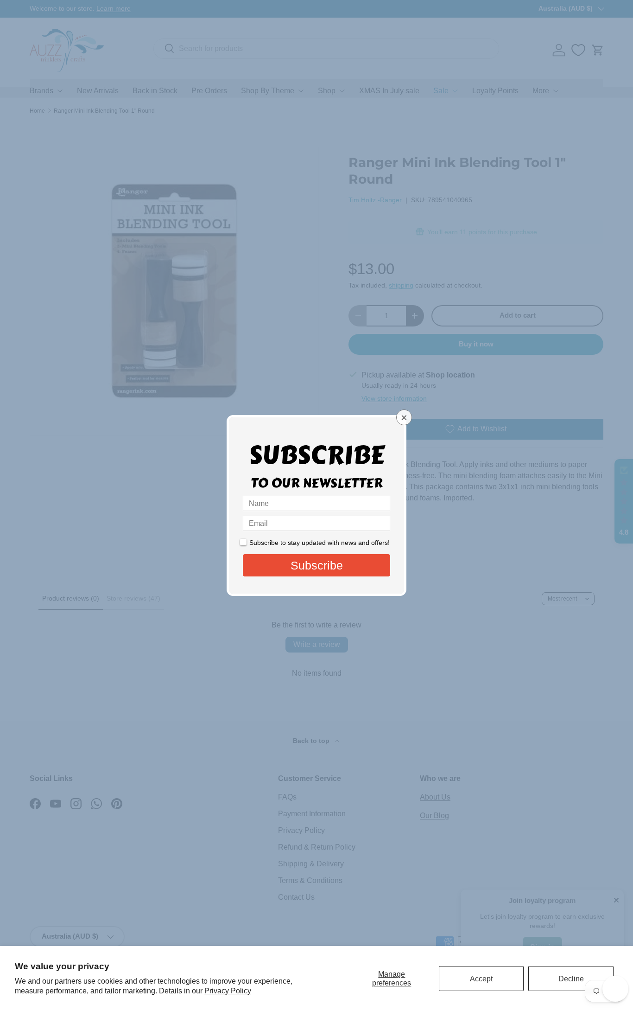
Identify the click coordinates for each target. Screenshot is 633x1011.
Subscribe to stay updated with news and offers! (319, 542)
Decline (571, 979)
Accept (481, 979)
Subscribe (317, 565)
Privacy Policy (227, 991)
